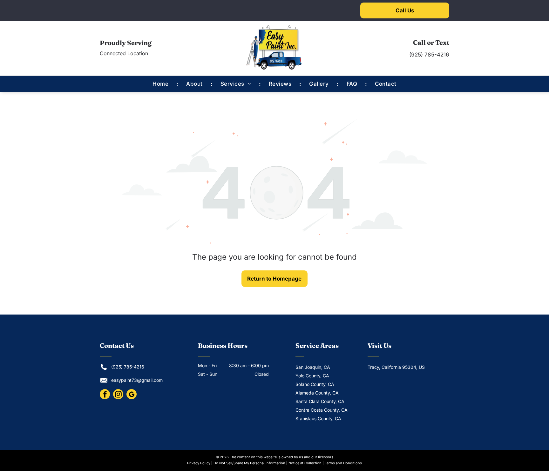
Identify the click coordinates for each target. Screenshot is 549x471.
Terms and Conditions (343, 463)
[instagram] (118, 395)
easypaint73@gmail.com (137, 380)
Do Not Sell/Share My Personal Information (249, 463)
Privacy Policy (198, 463)
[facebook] (105, 395)
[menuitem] (161, 84)
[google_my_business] (131, 395)
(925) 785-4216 (429, 54)
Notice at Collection (305, 463)
